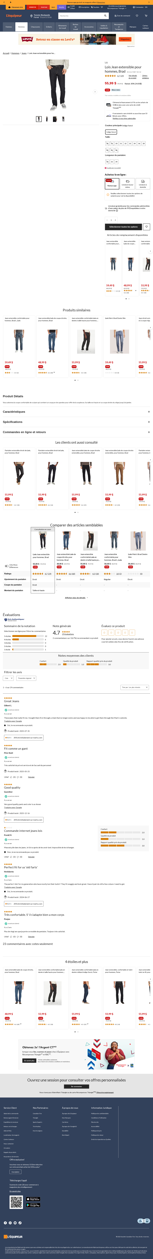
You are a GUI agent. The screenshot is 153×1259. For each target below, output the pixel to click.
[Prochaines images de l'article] (95, 92)
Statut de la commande (11, 1113)
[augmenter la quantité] (107, 220)
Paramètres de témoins (11, 1157)
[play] (11, 2)
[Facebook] (5, 1222)
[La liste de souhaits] (137, 15)
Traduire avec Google (13, 721)
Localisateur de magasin (11, 1135)
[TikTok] (20, 1222)
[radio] (111, 132)
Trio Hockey (37, 1126)
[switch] (8, 566)
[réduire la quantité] (115, 220)
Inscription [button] (85, 7)
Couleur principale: (113, 125)
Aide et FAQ (7, 1131)
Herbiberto (9, 872)
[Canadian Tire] (33, 7)
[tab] (112, 184)
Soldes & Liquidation (104, 27)
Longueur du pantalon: (115, 155)
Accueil (6, 53)
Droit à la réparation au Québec (101, 1139)
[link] (115, 75)
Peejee (7, 919)
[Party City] (61, 7)
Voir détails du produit (133, 77)
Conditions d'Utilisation (98, 1118)
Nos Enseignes (38, 1131)
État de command (123, 16)
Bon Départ (65, 1135)
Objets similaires (145, 77)
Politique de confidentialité (100, 1113)
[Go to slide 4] (63, 119)
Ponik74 (7, 835)
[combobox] (136, 687)
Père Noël (8, 753)
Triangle (35, 1118)
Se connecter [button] (76, 1086)
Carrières (65, 1122)
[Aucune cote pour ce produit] (134, 573)
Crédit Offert (72, 7)
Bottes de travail (75, 26)
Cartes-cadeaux (145, 27)
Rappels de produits (10, 1152)
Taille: (107, 137)
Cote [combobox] (6, 678)
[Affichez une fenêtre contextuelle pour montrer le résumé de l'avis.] (136, 291)
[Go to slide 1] (39, 119)
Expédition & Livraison (11, 1122)
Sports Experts (37, 1122)
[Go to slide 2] (47, 119)
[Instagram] (10, 1222)
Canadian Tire (37, 1113)
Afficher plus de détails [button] (75, 597)
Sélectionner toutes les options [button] (123, 227)
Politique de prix (96, 1131)
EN (146, 7)
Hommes (21, 27)
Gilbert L (8, 706)
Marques (133, 27)
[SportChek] (44, 7)
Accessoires (89, 27)
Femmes (9, 27)
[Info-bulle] (117, 211)
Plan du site (94, 1122)
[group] (13, 366)
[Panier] (146, 15)
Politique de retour (97, 1135)
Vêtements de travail (62, 27)
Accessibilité (95, 1126)
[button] (105, 15)
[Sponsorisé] (76, 39)
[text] (113, 291)
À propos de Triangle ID (69, 1126)
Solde (107, 90)
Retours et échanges (10, 1126)
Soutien (96, 7)
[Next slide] (149, 2)
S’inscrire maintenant (105, 1092)
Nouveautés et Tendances (118, 26)
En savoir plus (15, 1191)
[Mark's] (53, 7)
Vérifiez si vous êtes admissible (124, 118)
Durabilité (65, 1131)
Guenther (8, 792)
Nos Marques (66, 1118)
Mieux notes (116, 90)
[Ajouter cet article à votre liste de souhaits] (146, 227)
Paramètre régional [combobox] (24, 678)
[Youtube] (15, 1222)
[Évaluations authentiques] (14, 620)
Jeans (24, 53)
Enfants (49, 27)
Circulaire (7, 1148)
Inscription (15, 1172)
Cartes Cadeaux (9, 1139)
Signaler (31, 777)
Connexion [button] (139, 7)
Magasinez (101, 2)
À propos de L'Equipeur (69, 1113)
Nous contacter (9, 1144)
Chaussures (35, 27)
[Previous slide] (4, 2)
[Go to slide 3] (55, 119)
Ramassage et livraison (11, 1118)
